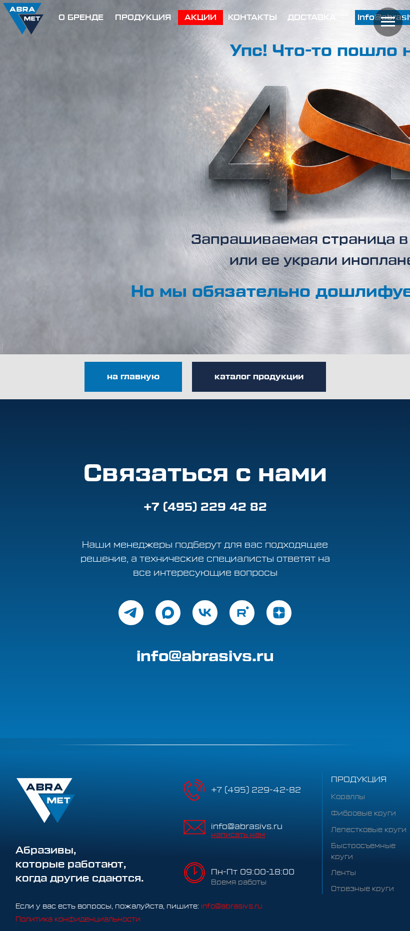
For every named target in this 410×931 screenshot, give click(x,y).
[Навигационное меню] (388, 22)
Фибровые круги (363, 813)
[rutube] (242, 612)
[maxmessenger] (168, 612)
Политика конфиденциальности (78, 919)
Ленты (343, 873)
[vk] (205, 612)
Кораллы (348, 797)
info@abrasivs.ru (246, 827)
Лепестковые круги (368, 830)
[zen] (279, 612)
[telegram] (131, 612)
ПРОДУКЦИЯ (358, 780)
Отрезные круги (362, 889)
